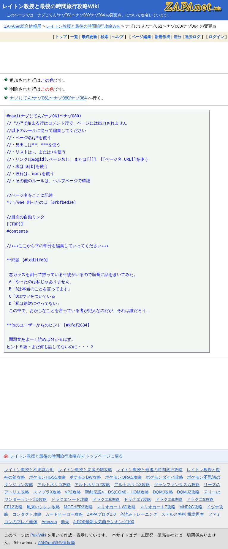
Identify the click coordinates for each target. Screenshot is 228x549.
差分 (177, 36)
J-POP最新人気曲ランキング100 (103, 521)
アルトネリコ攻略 (54, 484)
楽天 (65, 521)
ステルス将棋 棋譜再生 (182, 514)
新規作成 (162, 36)
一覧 (74, 36)
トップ (61, 36)
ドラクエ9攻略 (200, 499)
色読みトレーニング (138, 514)
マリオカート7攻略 (157, 506)
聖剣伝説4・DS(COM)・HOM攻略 (117, 492)
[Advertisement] (114, 57)
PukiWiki (38, 535)
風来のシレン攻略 (43, 506)
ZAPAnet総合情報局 (22, 26)
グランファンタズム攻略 (177, 484)
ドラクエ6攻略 (106, 499)
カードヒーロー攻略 (64, 514)
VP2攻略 (73, 492)
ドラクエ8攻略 (169, 499)
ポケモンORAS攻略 (123, 477)
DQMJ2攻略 (188, 492)
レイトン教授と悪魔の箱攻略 (85, 469)
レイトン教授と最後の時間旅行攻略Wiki (50, 6)
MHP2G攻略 (190, 506)
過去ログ (192, 36)
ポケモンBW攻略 (85, 477)
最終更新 (89, 36)
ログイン (216, 36)
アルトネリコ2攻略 (92, 484)
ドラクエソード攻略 (69, 499)
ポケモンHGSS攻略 (47, 477)
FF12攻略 (13, 506)
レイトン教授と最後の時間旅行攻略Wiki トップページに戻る (66, 456)
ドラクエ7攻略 (137, 499)
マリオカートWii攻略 (116, 506)
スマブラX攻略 (47, 492)
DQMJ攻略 (163, 492)
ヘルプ (118, 36)
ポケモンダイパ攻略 (164, 477)
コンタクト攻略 (27, 514)
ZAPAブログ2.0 (101, 514)
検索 (104, 36)
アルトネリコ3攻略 (132, 484)
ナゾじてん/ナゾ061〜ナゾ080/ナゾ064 (48, 97)
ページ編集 (141, 36)
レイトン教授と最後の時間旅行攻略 (149, 469)
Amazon (49, 521)
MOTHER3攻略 (78, 506)
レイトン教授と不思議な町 (29, 469)
